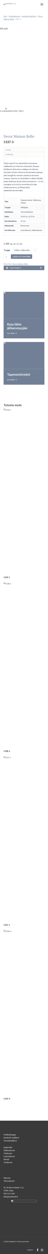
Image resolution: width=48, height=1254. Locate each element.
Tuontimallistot (10, 1140)
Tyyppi (7, 250)
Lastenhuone (9, 1156)
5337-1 (7, 925)
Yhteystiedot (9, 1181)
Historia (7, 1178)
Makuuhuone (9, 1150)
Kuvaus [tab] (8, 150)
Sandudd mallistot (11, 1137)
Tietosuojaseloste (23, 1242)
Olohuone (8, 1153)
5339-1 (7, 577)
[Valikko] (41, 4)
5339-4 (7, 1099)
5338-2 (7, 751)
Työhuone (8, 1162)
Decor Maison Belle (19, 136)
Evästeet (30, 1250)
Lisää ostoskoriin (21, 256)
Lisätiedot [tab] (9, 154)
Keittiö (6, 1159)
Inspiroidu (8, 1147)
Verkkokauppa (10, 1134)
